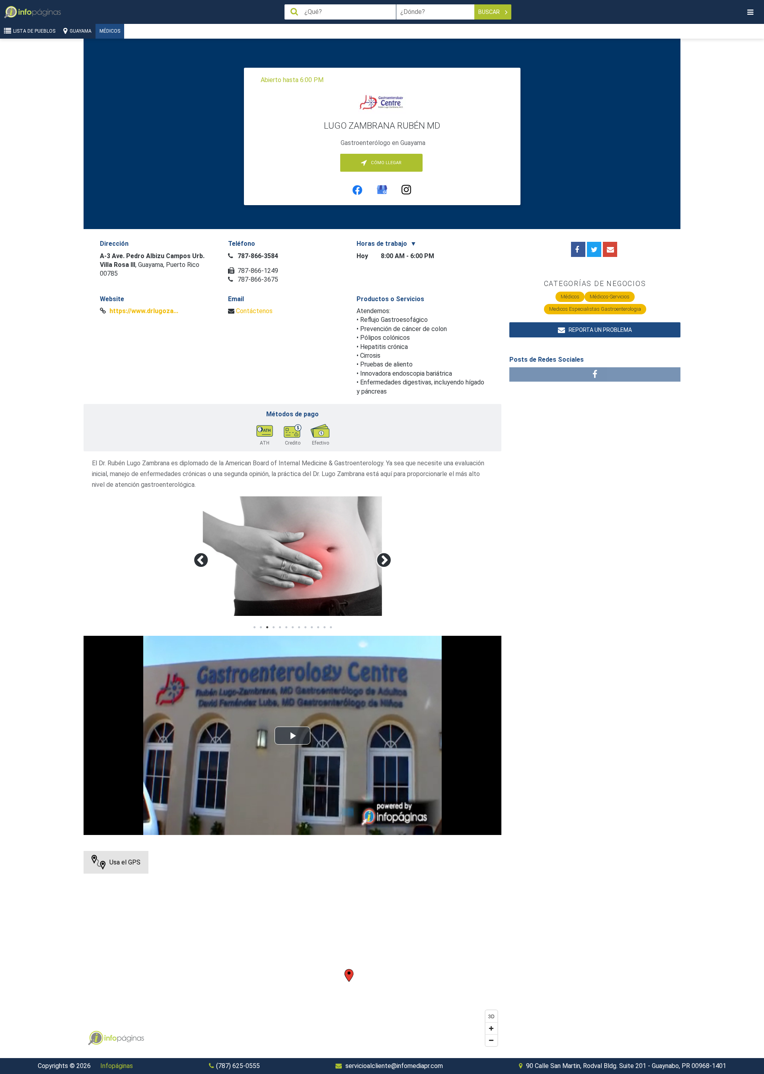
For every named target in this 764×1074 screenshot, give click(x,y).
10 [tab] (312, 627)
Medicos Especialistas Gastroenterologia (595, 309)
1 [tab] (254, 627)
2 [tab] (261, 627)
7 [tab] (292, 627)
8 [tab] (299, 627)
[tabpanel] (292, 556)
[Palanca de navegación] (750, 12)
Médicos (109, 31)
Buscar (489, 12)
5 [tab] (280, 627)
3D (491, 1016)
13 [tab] (331, 627)
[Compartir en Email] (610, 249)
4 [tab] (273, 627)
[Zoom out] (491, 1040)
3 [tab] (267, 627)
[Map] (292, 950)
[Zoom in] (491, 1028)
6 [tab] (286, 627)
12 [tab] (324, 627)
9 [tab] (305, 627)
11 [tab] (318, 627)
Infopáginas (116, 1066)
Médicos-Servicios (610, 297)
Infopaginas (95, 1038)
